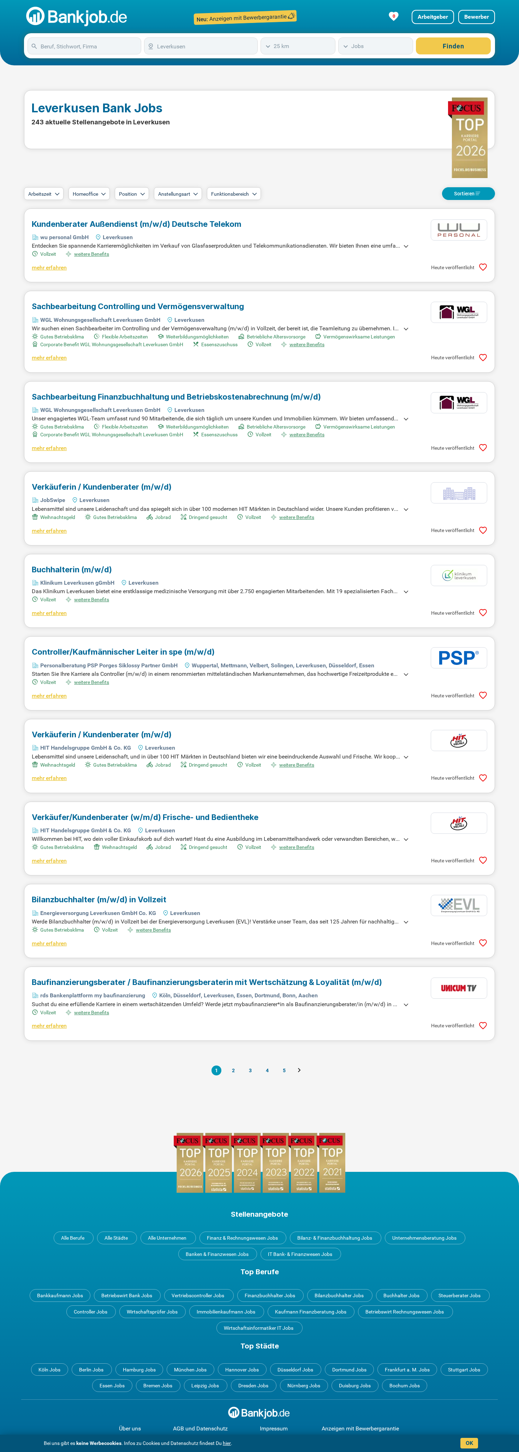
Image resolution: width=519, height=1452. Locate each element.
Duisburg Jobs (355, 1385)
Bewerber (476, 16)
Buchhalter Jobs (401, 1295)
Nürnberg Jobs (303, 1385)
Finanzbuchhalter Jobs (270, 1295)
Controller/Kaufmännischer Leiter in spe (123, 651)
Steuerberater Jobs (460, 1295)
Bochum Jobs (404, 1385)
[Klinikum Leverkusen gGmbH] (459, 575)
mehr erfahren (49, 267)
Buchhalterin (72, 569)
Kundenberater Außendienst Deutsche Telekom (136, 224)
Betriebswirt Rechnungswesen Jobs (404, 1312)
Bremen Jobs (157, 1385)
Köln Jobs (49, 1370)
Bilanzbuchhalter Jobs (339, 1295)
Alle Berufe (72, 1238)
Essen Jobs (112, 1385)
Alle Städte (116, 1238)
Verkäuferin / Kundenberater (102, 486)
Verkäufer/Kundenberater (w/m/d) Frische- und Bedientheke (145, 817)
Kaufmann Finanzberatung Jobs (310, 1312)
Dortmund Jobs (349, 1370)
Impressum (274, 1428)
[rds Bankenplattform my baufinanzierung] (459, 988)
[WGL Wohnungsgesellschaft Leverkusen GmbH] (459, 312)
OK (469, 1443)
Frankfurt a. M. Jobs (407, 1370)
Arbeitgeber (433, 16)
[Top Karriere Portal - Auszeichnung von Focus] (259, 1163)
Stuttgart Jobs (464, 1370)
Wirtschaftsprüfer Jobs (152, 1312)
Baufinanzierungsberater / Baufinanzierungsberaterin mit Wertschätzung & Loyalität (207, 982)
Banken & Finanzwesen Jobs (217, 1254)
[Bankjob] (77, 17)
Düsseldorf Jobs (295, 1370)
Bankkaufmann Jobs (60, 1295)
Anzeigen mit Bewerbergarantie (360, 1428)
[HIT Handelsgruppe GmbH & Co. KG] (459, 740)
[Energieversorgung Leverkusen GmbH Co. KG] (459, 905)
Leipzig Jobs (205, 1385)
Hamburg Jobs (139, 1370)
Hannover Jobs (242, 1370)
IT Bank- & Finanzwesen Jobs (300, 1254)
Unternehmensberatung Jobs (424, 1238)
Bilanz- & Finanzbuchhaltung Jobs (334, 1238)
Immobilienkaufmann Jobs (226, 1312)
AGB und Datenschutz (200, 1428)
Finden (453, 46)
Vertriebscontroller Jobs (198, 1295)
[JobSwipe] (459, 492)
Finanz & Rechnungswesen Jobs (242, 1238)
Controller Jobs (90, 1312)
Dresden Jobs (253, 1385)
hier (227, 1443)
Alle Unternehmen (167, 1238)
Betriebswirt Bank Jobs (126, 1295)
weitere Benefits (91, 254)
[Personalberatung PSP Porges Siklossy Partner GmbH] (459, 657)
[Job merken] (483, 267)
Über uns (130, 1428)
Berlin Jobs (91, 1370)
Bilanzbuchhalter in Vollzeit (99, 899)
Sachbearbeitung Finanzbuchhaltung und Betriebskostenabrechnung (176, 396)
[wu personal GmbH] (459, 230)
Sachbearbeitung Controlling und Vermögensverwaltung (138, 306)
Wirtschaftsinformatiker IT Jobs (258, 1328)
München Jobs (190, 1370)
